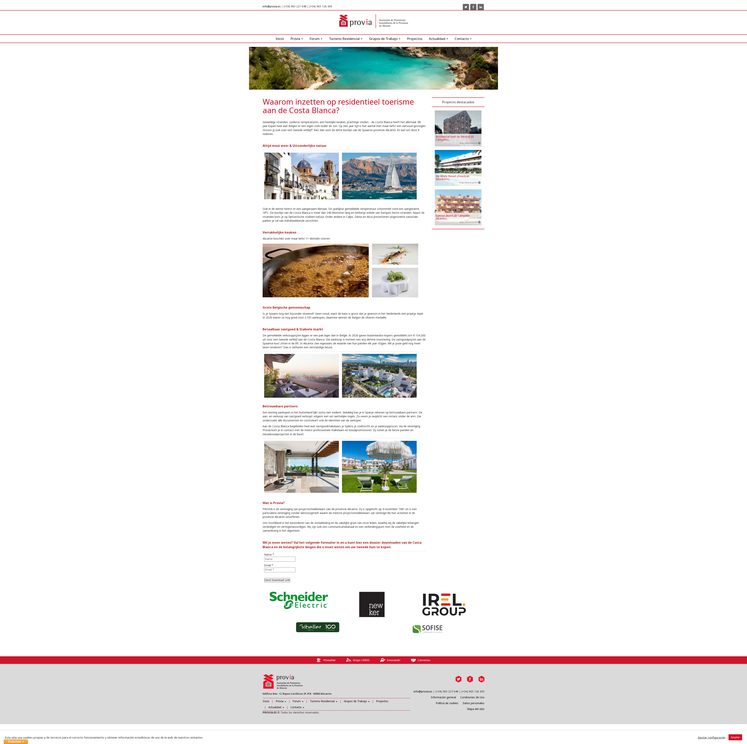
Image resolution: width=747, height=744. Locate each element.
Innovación (393, 660)
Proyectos (414, 38)
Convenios (424, 660)
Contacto (296, 707)
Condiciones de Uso (472, 697)
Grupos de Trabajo (356, 701)
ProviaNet (329, 660)
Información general (443, 697)
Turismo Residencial (344, 38)
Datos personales (473, 703)
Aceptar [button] (735, 737)
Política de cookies (447, 703)
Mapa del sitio (475, 709)
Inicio (280, 38)
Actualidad (437, 38)
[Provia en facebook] (473, 7)
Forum (314, 38)
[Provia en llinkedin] (481, 7)
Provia (280, 701)
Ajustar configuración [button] (712, 737)
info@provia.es (272, 6)
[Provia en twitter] (466, 7)
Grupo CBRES (361, 660)
